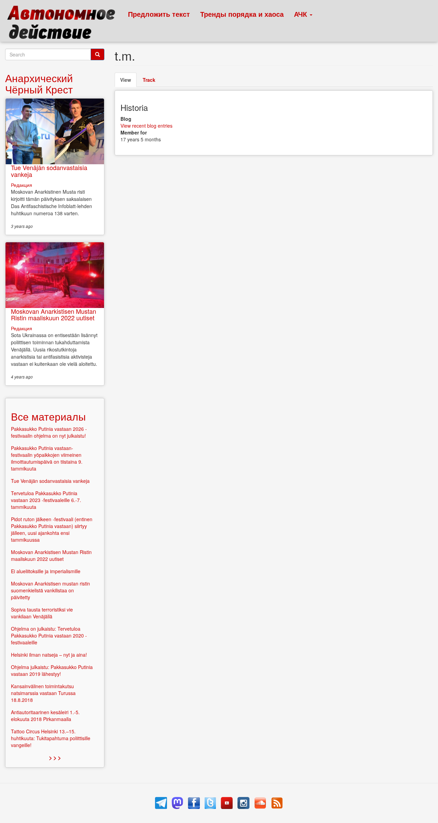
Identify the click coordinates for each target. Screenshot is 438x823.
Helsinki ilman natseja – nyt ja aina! (49, 654)
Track (149, 79)
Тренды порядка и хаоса (242, 14)
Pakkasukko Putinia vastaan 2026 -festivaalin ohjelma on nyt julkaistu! (49, 432)
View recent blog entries (146, 125)
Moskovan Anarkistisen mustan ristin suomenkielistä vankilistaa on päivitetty (50, 590)
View (128, 81)
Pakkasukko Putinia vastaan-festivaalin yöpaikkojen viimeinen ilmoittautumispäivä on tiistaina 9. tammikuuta (46, 458)
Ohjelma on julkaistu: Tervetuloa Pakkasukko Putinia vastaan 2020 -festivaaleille (49, 635)
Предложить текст (159, 14)
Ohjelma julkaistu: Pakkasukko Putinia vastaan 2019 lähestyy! (52, 670)
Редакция (21, 184)
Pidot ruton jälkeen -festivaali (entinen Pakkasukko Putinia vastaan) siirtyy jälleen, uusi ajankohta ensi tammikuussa (51, 529)
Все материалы (48, 416)
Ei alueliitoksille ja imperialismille (45, 571)
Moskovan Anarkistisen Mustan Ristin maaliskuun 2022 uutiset (53, 314)
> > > (55, 757)
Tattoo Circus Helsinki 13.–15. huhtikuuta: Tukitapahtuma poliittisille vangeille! (50, 738)
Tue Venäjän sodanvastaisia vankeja (49, 171)
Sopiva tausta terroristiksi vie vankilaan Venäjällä (42, 613)
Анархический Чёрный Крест (39, 83)
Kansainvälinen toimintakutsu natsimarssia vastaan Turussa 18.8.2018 (43, 693)
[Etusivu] (64, 23)
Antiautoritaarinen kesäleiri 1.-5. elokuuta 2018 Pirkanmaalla (45, 715)
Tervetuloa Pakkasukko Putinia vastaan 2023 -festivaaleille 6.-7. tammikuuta (46, 500)
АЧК (301, 14)
